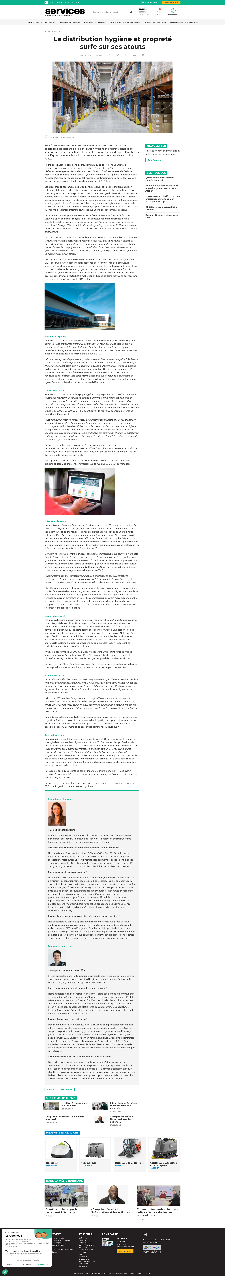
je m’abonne (171, 2)
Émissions (192, 22)
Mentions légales (104, 1273)
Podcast (88, 22)
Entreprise (33, 22)
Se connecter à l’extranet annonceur (59, 1250)
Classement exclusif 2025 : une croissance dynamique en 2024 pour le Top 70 (162, 199)
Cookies (149, 1273)
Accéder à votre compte (54, 1238)
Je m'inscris (154, 160)
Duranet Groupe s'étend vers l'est (161, 216)
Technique (115, 22)
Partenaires (176, 22)
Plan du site (92, 1273)
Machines (66, 1090)
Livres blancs (132, 22)
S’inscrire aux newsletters (64, 2)
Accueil (48, 31)
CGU (113, 1273)
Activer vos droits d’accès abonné (58, 1240)
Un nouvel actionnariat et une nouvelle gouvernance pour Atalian (161, 188)
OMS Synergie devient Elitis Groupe (161, 208)
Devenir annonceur (52, 1247)
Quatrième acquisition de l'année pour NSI (159, 179)
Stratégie (82, 1240)
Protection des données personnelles (130, 1273)
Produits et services (155, 22)
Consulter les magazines (54, 1243)
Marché (102, 22)
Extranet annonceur (150, 2)
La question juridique (87, 1245)
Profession (49, 22)
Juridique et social (70, 22)
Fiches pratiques (85, 1243)
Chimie (50, 1090)
